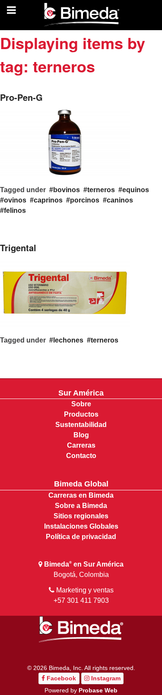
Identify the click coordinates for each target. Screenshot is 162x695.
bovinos (66, 189)
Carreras (81, 445)
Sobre (81, 404)
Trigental (18, 247)
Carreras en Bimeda (81, 495)
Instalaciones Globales (81, 526)
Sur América (81, 393)
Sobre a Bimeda (81, 505)
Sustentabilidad (81, 424)
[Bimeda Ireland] (81, 15)
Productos (81, 414)
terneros (101, 189)
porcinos (84, 200)
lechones (68, 340)
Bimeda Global (81, 484)
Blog (81, 435)
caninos (120, 200)
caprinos (48, 200)
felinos (15, 210)
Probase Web (98, 690)
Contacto (81, 455)
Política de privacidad (81, 536)
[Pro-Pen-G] (65, 141)
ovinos (15, 200)
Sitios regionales (81, 516)
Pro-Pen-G (21, 97)
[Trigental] (65, 292)
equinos (135, 189)
